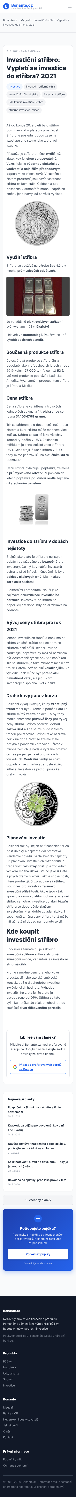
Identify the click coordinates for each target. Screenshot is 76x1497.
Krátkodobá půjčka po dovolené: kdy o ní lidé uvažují (36, 1128)
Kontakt (8, 1437)
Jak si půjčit (11, 1425)
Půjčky (7, 1361)
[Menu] (70, 6)
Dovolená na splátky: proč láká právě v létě (37, 1180)
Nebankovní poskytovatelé (20, 1419)
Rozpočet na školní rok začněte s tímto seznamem (34, 1110)
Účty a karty (11, 1373)
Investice (14, 86)
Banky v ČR (10, 1413)
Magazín (26, 20)
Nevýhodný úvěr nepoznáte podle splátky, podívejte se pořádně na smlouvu (37, 1146)
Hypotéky (9, 1367)
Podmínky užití (12, 1459)
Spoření (8, 1379)
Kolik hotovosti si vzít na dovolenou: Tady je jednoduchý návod (38, 1164)
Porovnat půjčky (38, 1254)
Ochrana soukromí (15, 1465)
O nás (7, 1431)
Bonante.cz (10, 20)
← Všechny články (38, 1200)
